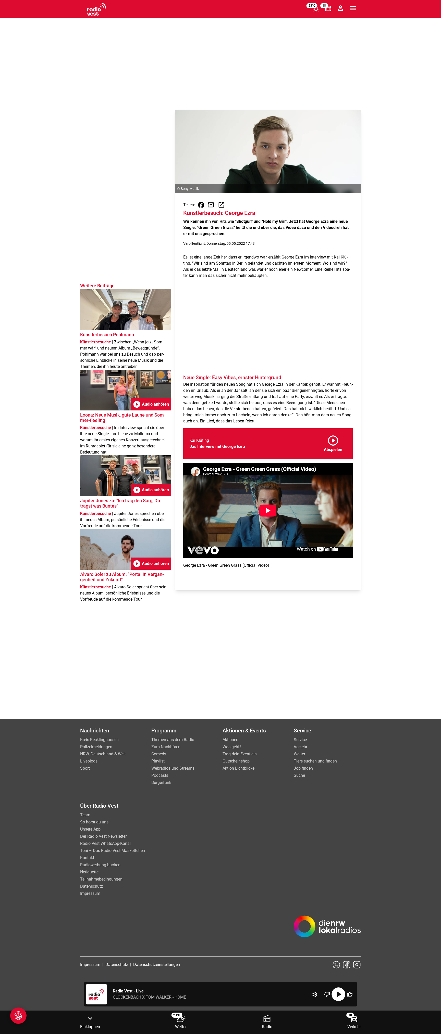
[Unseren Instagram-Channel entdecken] (357, 965)
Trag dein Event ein (240, 754)
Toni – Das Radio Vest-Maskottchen (112, 850)
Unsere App (90, 829)
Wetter (299, 754)
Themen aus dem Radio (172, 739)
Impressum (90, 893)
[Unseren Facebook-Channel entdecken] (346, 965)
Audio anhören (151, 404)
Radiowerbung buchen (100, 864)
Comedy (158, 754)
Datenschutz (91, 886)
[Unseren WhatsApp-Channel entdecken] (336, 965)
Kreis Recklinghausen (99, 739)
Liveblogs (88, 761)
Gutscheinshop (236, 761)
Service (300, 739)
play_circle (338, 994)
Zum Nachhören (165, 746)
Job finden (303, 768)
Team (85, 814)
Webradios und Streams (172, 768)
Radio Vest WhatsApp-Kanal (105, 843)
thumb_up (350, 994)
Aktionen (230, 739)
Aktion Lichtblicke (238, 768)
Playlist (158, 761)
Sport (85, 768)
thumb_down (327, 994)
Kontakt (87, 857)
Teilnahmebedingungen (101, 879)
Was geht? (232, 746)
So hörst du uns (94, 822)
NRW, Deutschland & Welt (103, 754)
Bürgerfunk (161, 782)
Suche (299, 775)
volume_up (314, 994)
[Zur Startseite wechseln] (96, 9)
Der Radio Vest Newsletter (103, 836)
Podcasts (159, 775)
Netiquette (89, 872)
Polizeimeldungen (96, 746)
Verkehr (300, 746)
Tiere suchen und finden (315, 761)
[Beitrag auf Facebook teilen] (201, 205)
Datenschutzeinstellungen (156, 964)
